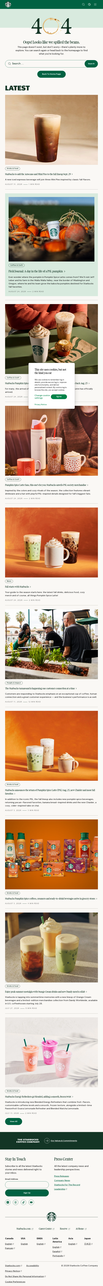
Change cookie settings (42, 396)
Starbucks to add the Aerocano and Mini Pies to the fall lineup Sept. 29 (38, 174)
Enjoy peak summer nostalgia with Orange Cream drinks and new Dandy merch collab (45, 991)
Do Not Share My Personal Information (24, 1276)
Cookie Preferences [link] (15, 1282)
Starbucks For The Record (67, 1185)
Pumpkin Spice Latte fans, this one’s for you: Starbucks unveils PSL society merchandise (46, 485)
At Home (80, 1228)
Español (56, 1252)
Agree (59, 397)
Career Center (45, 1228)
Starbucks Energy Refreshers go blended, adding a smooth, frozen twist (38, 1096)
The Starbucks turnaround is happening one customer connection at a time (40, 688)
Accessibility (32, 1266)
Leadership (59, 1189)
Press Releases (61, 1176)
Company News (62, 1181)
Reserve (63, 1228)
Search (91, 64)
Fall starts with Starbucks (17, 586)
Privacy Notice (41, 405)
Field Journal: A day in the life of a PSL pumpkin (36, 271)
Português (58, 1256)
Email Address (11, 1179)
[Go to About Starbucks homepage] (8, 4)
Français (9, 1248)
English (8, 1244)
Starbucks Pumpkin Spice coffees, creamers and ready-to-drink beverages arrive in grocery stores (50, 898)
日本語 (87, 1244)
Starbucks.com (23, 1228)
